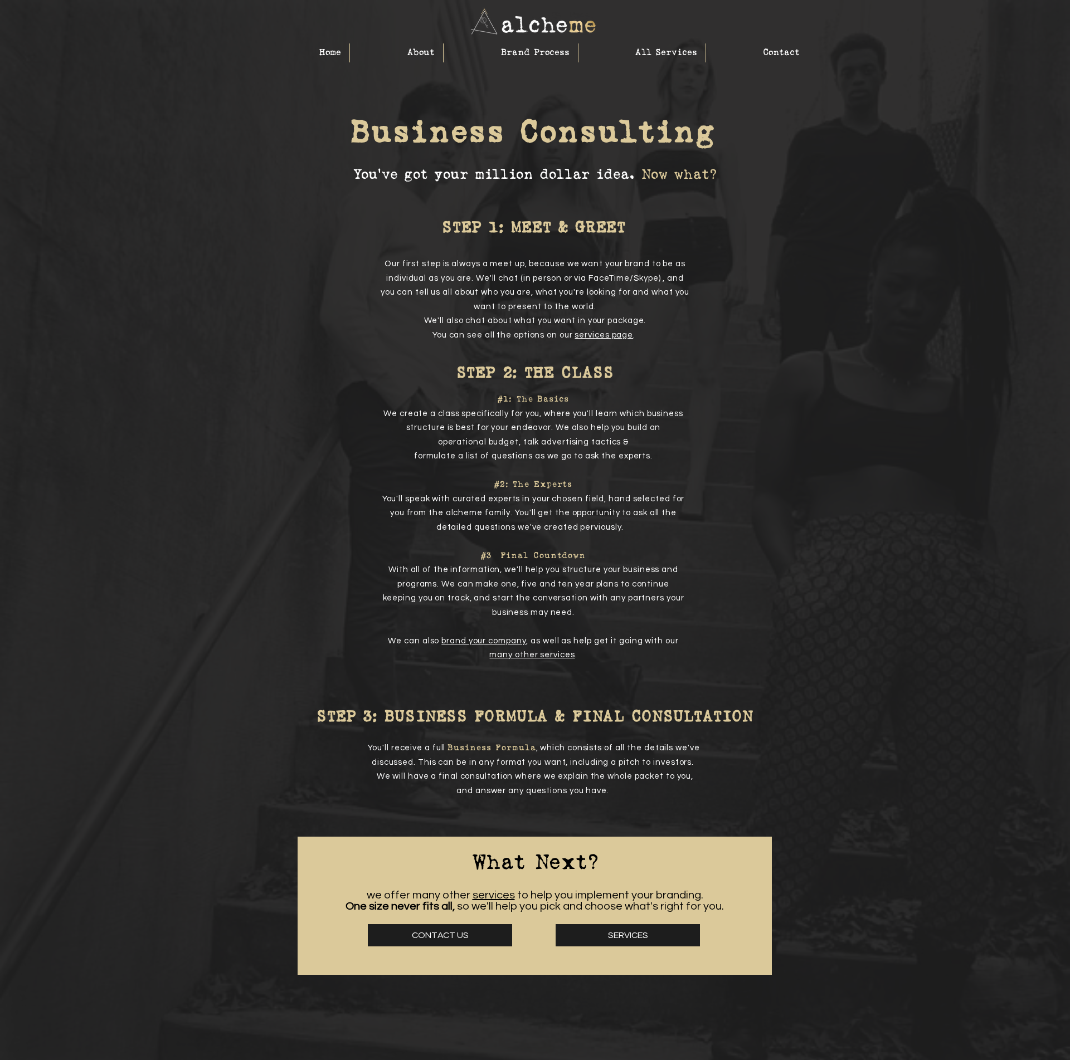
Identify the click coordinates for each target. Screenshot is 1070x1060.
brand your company (483, 641)
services (494, 895)
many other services (532, 655)
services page (604, 335)
